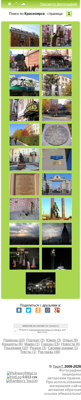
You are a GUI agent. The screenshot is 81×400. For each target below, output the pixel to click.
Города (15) (50, 344)
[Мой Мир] (47, 310)
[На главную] (9, 5)
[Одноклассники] (38, 310)
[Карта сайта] (16, 5)
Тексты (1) (28, 352)
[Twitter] (28, 310)
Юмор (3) (53, 340)
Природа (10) (14, 340)
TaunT (58, 366)
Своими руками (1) (63, 348)
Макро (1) (32, 344)
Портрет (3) (35, 340)
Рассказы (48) (49, 352)
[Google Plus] (57, 310)
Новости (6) (70, 344)
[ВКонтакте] (19, 310)
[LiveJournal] (66, 310)
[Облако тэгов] (23, 5)
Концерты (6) (12, 344)
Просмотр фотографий (58, 4)
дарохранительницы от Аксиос (45, 329)
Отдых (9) (70, 340)
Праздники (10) (16, 348)
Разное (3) (38, 348)
